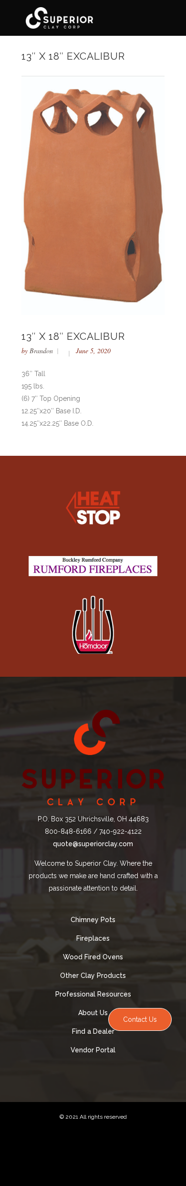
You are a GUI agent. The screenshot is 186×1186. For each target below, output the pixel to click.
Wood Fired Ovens (93, 957)
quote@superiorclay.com (93, 844)
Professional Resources (93, 994)
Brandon (41, 350)
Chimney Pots (93, 920)
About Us (93, 1013)
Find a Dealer (93, 1031)
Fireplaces (93, 938)
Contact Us (140, 1019)
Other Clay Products (93, 975)
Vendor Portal (93, 1050)
